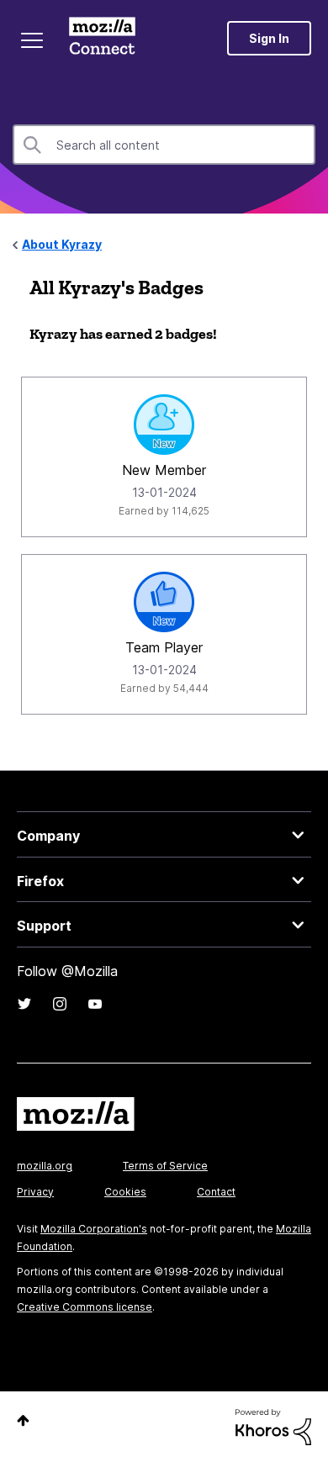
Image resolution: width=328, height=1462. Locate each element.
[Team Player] (164, 602)
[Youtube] (95, 1003)
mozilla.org (44, 1165)
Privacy (35, 1191)
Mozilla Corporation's (93, 1228)
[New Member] (164, 424)
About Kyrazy (62, 244)
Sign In (269, 38)
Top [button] (23, 1420)
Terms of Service (165, 1165)
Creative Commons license (84, 1307)
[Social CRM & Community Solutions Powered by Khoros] (273, 1425)
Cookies (125, 1191)
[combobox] (164, 144)
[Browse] (32, 40)
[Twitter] (24, 1003)
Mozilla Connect (102, 38)
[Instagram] (59, 1003)
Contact (216, 1191)
